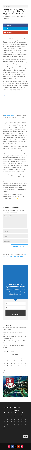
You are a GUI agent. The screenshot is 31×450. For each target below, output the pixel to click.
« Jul (4, 372)
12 (11, 363)
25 (7, 368)
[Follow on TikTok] (22, 446)
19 (11, 365)
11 (7, 363)
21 (18, 365)
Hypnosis (23, 16)
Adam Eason (8, 16)
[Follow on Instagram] (9, 446)
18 (7, 365)
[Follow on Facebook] (12, 446)
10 (4, 363)
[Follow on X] (15, 446)
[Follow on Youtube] (18, 446)
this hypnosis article (9, 115)
